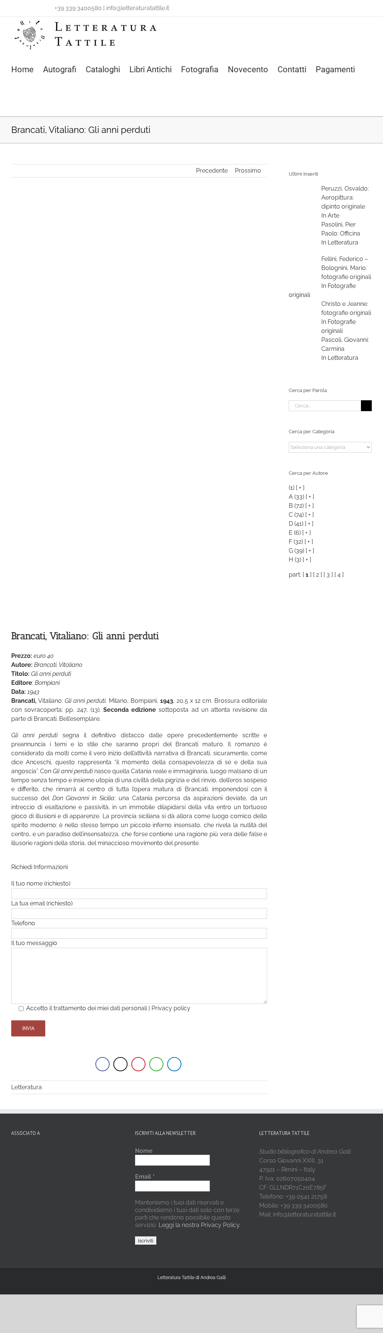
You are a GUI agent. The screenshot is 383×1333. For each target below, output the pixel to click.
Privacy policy (170, 1008)
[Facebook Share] (102, 1064)
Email (145, 1176)
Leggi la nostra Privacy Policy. (198, 1225)
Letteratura (26, 1087)
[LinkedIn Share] (174, 1064)
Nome (144, 1150)
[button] (14, 100)
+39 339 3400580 (78, 8)
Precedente (212, 170)
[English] (25, 6)
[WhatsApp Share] (156, 1064)
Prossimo (248, 170)
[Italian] (15, 6)
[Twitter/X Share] (120, 1064)
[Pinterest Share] (138, 1064)
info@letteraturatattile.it (137, 8)
